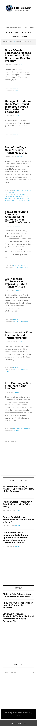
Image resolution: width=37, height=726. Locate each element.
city (25, 196)
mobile (28, 369)
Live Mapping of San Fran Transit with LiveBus (18, 386)
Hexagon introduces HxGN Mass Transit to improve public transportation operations (18, 106)
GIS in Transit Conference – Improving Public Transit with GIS (16, 282)
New (28, 198)
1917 (15, 194)
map (6, 198)
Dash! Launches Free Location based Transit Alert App (18, 335)
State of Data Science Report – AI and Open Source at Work (18, 595)
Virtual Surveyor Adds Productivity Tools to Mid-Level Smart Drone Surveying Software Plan (18, 617)
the (16, 200)
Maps (20, 198)
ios (15, 369)
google (23, 429)
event (16, 267)
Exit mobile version (18, 723)
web (24, 200)
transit (16, 90)
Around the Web (18, 190)
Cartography (18, 196)
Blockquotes (9, 196)
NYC (13, 200)
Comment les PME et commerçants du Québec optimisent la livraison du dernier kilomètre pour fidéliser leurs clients (15, 537)
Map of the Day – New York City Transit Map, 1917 (16, 150)
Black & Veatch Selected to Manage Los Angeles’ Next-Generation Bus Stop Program (18, 55)
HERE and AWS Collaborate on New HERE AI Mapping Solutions (18, 605)
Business (16, 88)
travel (28, 429)
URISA (26, 267)
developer (16, 429)
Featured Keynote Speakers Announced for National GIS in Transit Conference (17, 217)
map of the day (13, 198)
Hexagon (17, 136)
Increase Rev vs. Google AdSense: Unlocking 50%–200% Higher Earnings (18, 488)
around (22, 194)
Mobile (15, 368)
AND (18, 194)
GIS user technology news (18, 8)
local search (20, 369)
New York (8, 200)
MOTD (24, 198)
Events (22, 265)
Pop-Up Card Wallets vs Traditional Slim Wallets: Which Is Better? (18, 519)
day (28, 196)
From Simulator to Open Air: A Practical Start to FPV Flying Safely (17, 504)
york (28, 200)
